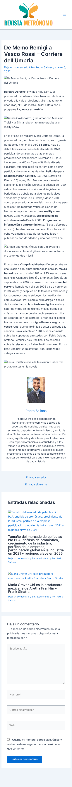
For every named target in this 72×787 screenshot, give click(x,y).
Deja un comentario (16, 67)
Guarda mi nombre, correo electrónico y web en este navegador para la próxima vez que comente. (34, 744)
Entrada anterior (36, 477)
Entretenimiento (40, 558)
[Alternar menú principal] (64, 15)
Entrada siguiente (36, 484)
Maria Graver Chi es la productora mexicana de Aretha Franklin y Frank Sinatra (35, 588)
